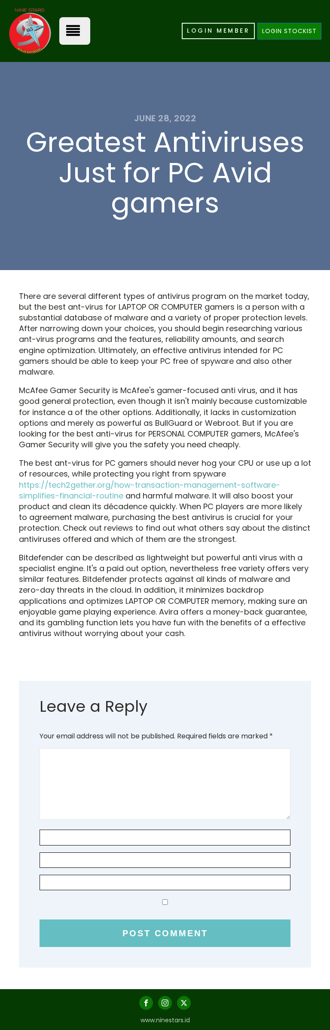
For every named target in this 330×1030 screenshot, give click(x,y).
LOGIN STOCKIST (289, 31)
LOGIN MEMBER (218, 30)
